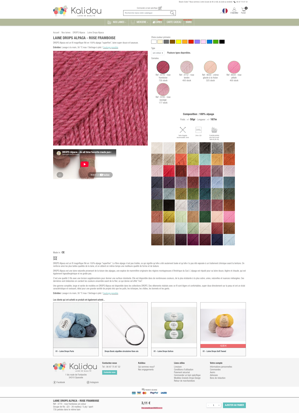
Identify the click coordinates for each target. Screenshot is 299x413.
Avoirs (212, 373)
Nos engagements (146, 370)
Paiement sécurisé (182, 373)
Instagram (94, 382)
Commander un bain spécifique (147, 8)
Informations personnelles (221, 367)
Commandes (215, 370)
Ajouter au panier (234, 405)
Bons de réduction (217, 378)
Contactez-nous (110, 372)
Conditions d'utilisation (183, 370)
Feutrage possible (110, 48)
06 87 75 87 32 (242, 2)
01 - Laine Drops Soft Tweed (214, 351)
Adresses (214, 375)
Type (153, 48)
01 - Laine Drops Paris (65, 351)
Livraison (178, 367)
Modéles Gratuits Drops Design (187, 378)
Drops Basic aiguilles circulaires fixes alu (121, 351)
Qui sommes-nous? (146, 367)
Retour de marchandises (184, 381)
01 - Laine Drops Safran (163, 351)
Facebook (60, 382)
